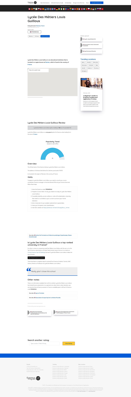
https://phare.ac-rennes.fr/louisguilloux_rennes (56, 207)
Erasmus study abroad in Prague (60, 373)
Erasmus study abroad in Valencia (60, 368)
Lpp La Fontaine (39, 293)
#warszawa (84, 65)
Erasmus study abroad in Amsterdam (86, 375)
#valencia (89, 68)
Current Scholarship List (32, 366)
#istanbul (91, 65)
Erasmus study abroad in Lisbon (85, 376)
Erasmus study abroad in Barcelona (86, 369)
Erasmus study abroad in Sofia (60, 376)
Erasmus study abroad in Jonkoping (61, 366)
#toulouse (96, 68)
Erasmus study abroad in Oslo (59, 375)
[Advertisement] (52, 47)
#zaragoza (84, 71)
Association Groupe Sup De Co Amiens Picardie (47, 297)
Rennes (38, 25)
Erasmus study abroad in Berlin (60, 369)
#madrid (89, 62)
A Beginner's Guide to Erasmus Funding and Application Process (90, 97)
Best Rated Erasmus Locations (36, 257)
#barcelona (95, 62)
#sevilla (83, 68)
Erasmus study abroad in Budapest (86, 371)
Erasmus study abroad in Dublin (60, 378)
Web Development (92, 391)
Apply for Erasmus (45, 36)
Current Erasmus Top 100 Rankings (36, 252)
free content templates (81, 391)
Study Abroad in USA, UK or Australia (35, 369)
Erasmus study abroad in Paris (85, 366)
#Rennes (31, 36)
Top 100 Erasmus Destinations (33, 368)
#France (37, 36)
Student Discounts (96, 2)
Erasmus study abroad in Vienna (60, 371)
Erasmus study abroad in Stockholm (86, 373)
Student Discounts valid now (33, 371)
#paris (83, 62)
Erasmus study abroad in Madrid (85, 368)
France (42, 25)
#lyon (97, 65)
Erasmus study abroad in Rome (85, 378)
